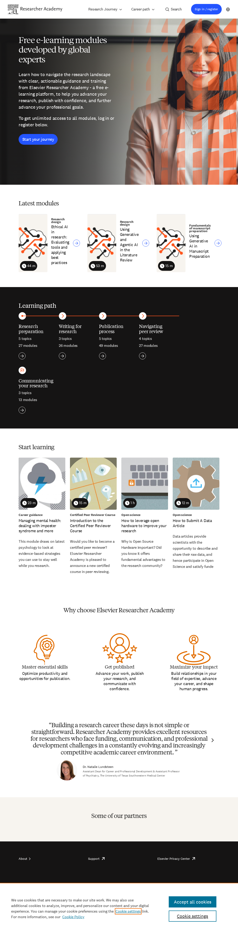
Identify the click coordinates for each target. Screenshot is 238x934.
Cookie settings (128, 911)
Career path (140, 9)
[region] (119, 908)
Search (176, 9)
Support (93, 859)
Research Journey (102, 9)
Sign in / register (206, 9)
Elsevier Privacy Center (173, 859)
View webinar (76, 243)
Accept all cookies (192, 902)
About (23, 859)
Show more (22, 355)
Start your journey (38, 139)
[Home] (41, 9)
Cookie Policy (73, 916)
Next (212, 740)
